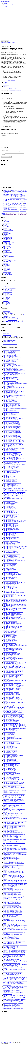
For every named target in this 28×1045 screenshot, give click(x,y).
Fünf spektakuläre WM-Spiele (10, 857)
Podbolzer (5, 255)
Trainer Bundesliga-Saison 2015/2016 (12, 960)
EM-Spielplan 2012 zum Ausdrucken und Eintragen (15, 821)
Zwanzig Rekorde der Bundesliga (11, 1004)
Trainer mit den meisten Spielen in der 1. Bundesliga (15, 961)
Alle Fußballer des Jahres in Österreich (12, 439)
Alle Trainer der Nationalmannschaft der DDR (13, 717)
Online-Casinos (6, 312)
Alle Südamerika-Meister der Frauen (11, 653)
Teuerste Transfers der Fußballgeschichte (12, 956)
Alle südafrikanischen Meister (10, 652)
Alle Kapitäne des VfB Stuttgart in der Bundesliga (14, 492)
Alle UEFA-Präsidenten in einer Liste (11, 743)
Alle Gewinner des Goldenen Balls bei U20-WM (14, 461)
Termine (5, 3)
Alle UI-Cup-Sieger (7, 745)
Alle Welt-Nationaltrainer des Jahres (11, 763)
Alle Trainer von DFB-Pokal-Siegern (11, 723)
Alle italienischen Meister (9, 480)
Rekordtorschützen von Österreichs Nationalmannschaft (11, 939)
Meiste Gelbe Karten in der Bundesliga (12, 902)
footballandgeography (8, 238)
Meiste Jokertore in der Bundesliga (11, 905)
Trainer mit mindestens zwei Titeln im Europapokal (15, 964)
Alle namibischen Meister (9, 543)
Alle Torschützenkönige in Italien (11, 692)
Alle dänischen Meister (8, 388)
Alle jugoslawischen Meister (9, 484)
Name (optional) (4, 147)
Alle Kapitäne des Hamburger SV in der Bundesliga (15, 490)
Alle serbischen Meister (8, 596)
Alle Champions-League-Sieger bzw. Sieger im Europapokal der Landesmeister (14, 374)
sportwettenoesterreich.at (14, 338)
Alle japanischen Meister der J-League (12, 483)
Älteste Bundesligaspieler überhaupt (11, 1005)
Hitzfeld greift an (13, 88)
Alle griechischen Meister (9, 468)
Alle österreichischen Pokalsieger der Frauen (13, 782)
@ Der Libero (6, 295)
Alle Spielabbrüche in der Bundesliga (11, 644)
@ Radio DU (6, 298)
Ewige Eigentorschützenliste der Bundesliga (13, 822)
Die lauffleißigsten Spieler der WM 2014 (12, 805)
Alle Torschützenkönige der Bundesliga (12, 666)
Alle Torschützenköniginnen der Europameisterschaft (10, 705)
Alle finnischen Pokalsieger (9, 414)
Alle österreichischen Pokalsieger (10, 781)
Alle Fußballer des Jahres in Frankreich (12, 432)
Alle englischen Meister (8, 396)
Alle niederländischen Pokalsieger (11, 547)
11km (4, 220)
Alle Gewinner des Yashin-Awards (11, 466)
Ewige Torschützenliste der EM (10, 837)
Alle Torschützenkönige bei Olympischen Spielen (14, 662)
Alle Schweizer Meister (8, 591)
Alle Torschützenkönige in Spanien (11, 697)
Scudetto (5, 257)
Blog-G (5, 228)
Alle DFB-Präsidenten (8, 386)
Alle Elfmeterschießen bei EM (10, 392)
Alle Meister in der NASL (9, 534)
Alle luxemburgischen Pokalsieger (11, 514)
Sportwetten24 (6, 333)
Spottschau (5, 263)
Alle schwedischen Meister (9, 588)
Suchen (2, 327)
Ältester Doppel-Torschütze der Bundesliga (13, 1008)
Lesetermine (23, 211)
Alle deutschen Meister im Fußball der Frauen (13, 379)
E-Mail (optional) (4, 150)
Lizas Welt (5, 251)
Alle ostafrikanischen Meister (10, 563)
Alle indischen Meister (8, 474)
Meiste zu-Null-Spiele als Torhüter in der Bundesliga (15, 925)
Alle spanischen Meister (8, 641)
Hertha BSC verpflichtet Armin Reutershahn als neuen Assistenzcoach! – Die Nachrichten (14, 202)
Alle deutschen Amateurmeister (10, 375)
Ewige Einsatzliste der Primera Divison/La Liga (14, 826)
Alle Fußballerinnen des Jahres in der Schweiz (13, 440)
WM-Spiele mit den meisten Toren (11, 976)
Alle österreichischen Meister (10, 778)
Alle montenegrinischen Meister (10, 541)
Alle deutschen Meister (8, 378)
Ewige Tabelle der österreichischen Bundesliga (14, 834)
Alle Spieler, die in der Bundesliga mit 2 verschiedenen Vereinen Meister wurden (12, 649)
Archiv (2, 280)
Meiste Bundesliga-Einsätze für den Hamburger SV (15, 883)
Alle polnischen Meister (8, 568)
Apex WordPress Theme (6, 1042)
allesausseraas (6, 223)
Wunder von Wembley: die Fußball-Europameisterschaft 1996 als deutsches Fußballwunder (12, 990)
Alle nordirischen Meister (9, 550)
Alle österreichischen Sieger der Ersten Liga (13, 783)
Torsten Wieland (7, 269)
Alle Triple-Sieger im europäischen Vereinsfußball (14, 728)
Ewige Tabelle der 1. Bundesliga (10, 830)
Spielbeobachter (7, 261)
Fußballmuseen (6, 241)
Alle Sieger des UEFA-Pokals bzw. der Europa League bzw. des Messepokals (14, 630)
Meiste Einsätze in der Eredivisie (10, 890)
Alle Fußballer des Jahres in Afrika (11, 421)
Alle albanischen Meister (9, 352)
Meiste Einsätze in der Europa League (12, 892)
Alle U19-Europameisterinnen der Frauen (12, 738)
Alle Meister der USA (8, 530)
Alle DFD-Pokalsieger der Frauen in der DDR (13, 387)
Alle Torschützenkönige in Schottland (12, 694)
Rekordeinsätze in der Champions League (12, 934)
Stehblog (5, 266)
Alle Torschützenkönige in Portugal (11, 693)
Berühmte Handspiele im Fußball (10, 792)
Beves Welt (6, 226)
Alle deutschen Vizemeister (9, 381)
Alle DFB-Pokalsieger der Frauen (11, 384)
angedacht (5, 224)
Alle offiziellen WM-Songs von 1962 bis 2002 (13, 557)
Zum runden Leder (7, 274)
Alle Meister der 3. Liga (8, 519)
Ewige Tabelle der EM (8, 831)
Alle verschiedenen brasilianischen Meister (13, 755)
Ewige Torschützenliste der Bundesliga (12, 836)
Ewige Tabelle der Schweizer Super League (13, 832)
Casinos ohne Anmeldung (9, 317)
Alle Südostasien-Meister (9, 655)
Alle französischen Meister (9, 415)
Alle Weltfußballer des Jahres (10, 764)
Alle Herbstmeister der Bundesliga (11, 472)
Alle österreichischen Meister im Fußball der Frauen (15, 779)
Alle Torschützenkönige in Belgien (11, 684)
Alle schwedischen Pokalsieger (10, 590)
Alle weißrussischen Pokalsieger (10, 761)
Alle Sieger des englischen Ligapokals (12, 623)
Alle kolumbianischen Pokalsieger (11, 502)
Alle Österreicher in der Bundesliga (11, 777)
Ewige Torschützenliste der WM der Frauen (13, 846)
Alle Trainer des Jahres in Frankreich (11, 720)
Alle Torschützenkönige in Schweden (11, 695)
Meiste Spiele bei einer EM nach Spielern (12, 914)
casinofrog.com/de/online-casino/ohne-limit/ (13, 321)
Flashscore (5, 235)
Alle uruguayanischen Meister (10, 751)
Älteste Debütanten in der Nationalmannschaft (13, 1007)
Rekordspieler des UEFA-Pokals (10, 937)
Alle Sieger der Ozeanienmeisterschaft (12, 617)
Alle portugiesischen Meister (9, 570)
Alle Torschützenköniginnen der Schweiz (12, 708)
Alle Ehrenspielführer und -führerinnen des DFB (14, 391)
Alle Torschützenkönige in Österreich (11, 698)
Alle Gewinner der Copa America (11, 453)
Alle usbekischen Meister (9, 752)
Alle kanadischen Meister (9, 486)
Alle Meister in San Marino (9, 535)
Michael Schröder (7, 252)
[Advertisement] (14, 23)
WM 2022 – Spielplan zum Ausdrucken (12, 973)
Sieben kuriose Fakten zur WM (10, 947)
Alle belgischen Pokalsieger (9, 361)
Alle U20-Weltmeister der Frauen (11, 741)
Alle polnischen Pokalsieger (9, 569)
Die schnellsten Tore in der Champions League (14, 809)
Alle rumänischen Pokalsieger (10, 577)
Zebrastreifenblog (7, 273)
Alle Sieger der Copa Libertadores (11, 610)
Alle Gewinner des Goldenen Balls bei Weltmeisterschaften (12, 463)
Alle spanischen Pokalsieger (9, 643)
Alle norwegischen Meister (9, 555)
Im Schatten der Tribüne (8, 242)
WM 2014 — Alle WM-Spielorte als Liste (12, 972)
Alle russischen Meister (8, 578)
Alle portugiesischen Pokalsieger (10, 572)
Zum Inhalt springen (5, 1)
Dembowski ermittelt (8, 230)
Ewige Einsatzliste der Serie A (10, 827)
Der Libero (5, 232)
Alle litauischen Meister (8, 510)
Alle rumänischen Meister (9, 575)
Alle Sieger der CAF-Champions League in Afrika (14, 604)
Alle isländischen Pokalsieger (10, 479)
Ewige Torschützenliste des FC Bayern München (14, 848)
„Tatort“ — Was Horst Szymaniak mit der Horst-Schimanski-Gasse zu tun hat (15, 192)
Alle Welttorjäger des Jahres (9, 772)
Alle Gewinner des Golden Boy (10, 459)
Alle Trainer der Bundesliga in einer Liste (14, 204)
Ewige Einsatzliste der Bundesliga (11, 823)
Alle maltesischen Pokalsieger (10, 516)
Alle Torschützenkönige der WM (10, 676)
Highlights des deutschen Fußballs (11, 859)
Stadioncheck (6, 264)
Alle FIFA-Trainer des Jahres (10, 406)
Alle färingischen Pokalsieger (10, 446)
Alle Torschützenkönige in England (11, 689)
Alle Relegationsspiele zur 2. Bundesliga (12, 573)
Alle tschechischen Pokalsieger (10, 730)
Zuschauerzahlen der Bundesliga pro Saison (13, 1003)
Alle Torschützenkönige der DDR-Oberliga (13, 671)
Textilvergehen (6, 268)
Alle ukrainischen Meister (9, 746)
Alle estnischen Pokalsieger (9, 400)
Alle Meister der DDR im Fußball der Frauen (13, 521)
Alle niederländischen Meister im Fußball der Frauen (15, 546)
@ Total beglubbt (7, 297)
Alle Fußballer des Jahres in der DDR (12, 426)
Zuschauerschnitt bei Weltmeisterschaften (12, 1001)
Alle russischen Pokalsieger (9, 579)
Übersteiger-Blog (7, 272)
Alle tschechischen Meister (9, 729)
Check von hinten (7, 229)
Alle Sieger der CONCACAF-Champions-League (14, 608)
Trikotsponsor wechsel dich (14, 90)
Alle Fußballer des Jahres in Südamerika (12, 437)
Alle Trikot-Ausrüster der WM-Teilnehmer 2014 (14, 725)
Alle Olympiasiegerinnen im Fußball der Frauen (14, 560)
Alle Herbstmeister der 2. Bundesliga (11, 471)
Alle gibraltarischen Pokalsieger (10, 467)
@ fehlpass (5, 301)
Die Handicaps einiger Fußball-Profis (11, 801)
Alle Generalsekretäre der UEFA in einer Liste (13, 448)
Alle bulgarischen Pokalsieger (10, 368)
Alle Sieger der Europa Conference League (13, 612)
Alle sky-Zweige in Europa (9, 632)
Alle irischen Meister (8, 475)
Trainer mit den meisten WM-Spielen (11, 963)
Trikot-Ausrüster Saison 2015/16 (10, 965)
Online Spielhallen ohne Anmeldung (11, 318)
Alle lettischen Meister (8, 506)
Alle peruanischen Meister (9, 565)
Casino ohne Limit (12, 320)
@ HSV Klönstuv (7, 289)
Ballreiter (5, 225)
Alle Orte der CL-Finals (8, 561)
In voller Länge (6, 243)
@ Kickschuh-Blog (7, 292)
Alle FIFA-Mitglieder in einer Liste (11, 404)
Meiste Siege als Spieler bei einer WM (12, 910)
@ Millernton (6, 302)
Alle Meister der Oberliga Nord (10, 525)
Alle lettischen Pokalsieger (9, 507)
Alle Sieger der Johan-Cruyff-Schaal (11, 613)
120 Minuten (6, 221)
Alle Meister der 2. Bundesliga (10, 517)
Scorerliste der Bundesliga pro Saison (11, 946)
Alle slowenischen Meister (9, 636)
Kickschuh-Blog (7, 247)
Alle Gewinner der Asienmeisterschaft (12, 452)
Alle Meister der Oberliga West (10, 528)
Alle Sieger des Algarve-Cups (10, 621)
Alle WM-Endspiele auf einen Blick (11, 773)
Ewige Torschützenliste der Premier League (13, 841)
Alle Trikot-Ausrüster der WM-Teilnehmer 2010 (14, 724)
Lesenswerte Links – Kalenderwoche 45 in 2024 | (14, 205)
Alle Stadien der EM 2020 (9, 650)
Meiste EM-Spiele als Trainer (10, 901)
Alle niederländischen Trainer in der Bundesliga (14, 548)
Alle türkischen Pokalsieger (9, 736)
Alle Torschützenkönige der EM (10, 672)
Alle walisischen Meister (9, 757)
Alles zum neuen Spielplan (9, 786)
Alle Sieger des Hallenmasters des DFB (12, 627)
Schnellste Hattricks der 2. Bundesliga (12, 942)
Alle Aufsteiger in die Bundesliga (11, 359)
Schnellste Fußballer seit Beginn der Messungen (14, 941)
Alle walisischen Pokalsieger (9, 759)
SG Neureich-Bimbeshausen (9, 260)
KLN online (6, 248)
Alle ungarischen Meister (9, 748)
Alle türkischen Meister (8, 734)
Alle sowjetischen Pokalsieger (10, 640)
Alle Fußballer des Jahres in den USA (12, 424)
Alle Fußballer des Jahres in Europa (11, 431)
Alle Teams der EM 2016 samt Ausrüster (12, 659)
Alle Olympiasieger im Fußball (10, 559)
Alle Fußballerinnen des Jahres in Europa (12, 443)
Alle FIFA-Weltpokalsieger (9, 410)
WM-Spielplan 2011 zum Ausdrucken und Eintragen (15, 979)
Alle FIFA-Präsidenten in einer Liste (11, 405)
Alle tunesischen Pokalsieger (9, 733)
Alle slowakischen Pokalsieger (10, 635)
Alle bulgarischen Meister (9, 366)
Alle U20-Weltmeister (8, 739)
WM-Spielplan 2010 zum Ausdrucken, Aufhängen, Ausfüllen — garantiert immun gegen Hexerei (15, 978)
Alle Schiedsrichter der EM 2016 (10, 581)
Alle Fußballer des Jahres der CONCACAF (13, 418)
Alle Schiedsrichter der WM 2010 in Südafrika (14, 582)
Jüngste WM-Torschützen (9, 867)
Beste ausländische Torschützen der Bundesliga (14, 794)
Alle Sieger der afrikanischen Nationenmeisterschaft (15, 600)
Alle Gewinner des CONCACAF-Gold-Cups (13, 458)
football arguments (7, 237)
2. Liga (5, 82)
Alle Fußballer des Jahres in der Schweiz (12, 427)
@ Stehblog (6, 299)
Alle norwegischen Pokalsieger (10, 556)
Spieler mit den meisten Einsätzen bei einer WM (14, 951)
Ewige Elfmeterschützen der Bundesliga (12, 828)
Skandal (5, 86)
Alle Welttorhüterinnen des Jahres (11, 770)
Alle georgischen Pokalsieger (10, 450)
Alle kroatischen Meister (9, 503)
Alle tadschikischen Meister (9, 657)
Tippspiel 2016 (6, 957)
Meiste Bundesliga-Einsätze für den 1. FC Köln (14, 881)
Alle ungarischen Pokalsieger (10, 750)
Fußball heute (6, 311)
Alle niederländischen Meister (10, 545)
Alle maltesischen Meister (9, 515)
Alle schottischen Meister (9, 586)
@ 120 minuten (6, 303)
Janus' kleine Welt (7, 244)
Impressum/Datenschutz (8, 5)
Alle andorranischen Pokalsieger (10, 356)
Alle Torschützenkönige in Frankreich (12, 690)
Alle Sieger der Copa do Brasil (10, 609)
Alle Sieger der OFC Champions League (12, 615)
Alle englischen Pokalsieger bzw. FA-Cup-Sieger (14, 397)
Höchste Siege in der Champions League (12, 861)
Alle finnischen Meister (8, 413)
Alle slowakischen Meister (9, 634)
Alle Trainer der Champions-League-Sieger (13, 716)
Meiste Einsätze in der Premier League (12, 894)
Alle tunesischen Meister (9, 732)
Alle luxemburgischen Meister (10, 512)
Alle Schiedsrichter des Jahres (10, 585)
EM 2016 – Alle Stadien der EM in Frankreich (13, 816)
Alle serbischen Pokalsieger (9, 597)
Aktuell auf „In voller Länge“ (16, 214)
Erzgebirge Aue (7, 83)
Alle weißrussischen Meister (9, 760)
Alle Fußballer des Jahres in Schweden (12, 436)
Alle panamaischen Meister (9, 564)
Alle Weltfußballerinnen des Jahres (11, 765)
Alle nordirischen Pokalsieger (10, 551)
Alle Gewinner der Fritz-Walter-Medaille (12, 454)
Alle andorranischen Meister (9, 355)
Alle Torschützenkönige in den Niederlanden (13, 685)
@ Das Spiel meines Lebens (9, 288)
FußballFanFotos (7, 239)
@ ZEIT (5, 304)
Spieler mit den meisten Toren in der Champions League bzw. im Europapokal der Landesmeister (14, 954)
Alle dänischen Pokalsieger (9, 390)
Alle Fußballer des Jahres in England (11, 430)
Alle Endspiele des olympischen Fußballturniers (14, 395)
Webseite (3, 154)
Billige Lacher (11, 80)
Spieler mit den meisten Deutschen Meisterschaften (14, 950)
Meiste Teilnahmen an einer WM (10, 915)
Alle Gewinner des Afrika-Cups (10, 457)
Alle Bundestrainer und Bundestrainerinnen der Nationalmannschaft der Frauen (14, 371)
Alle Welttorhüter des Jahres (9, 769)
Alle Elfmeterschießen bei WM (10, 394)
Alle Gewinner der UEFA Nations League (13, 455)
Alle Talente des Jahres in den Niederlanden (13, 658)
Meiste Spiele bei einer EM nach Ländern (12, 912)
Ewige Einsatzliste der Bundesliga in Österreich (14, 825)
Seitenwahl (5, 259)
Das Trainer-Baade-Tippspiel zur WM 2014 (13, 797)
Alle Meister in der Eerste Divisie (11, 533)
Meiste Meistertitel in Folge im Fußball (12, 906)
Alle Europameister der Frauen (10, 401)
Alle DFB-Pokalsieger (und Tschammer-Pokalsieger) (15, 383)
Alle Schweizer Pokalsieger (9, 594)
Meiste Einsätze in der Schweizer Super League (14, 896)
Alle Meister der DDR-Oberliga (10, 523)
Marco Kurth (6, 85)
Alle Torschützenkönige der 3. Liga (11, 665)
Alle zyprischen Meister (8, 774)
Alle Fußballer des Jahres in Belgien (11, 423)
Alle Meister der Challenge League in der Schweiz (14, 520)
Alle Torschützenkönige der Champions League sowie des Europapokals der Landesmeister (14, 668)
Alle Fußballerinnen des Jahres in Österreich (13, 444)
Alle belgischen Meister (8, 360)
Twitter (5, 6)
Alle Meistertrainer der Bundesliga (11, 537)
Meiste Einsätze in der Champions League (13, 889)
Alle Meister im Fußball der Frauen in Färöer (13, 532)
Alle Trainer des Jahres (8, 719)
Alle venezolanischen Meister (10, 754)
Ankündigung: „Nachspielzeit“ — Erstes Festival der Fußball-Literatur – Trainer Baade (15, 210)
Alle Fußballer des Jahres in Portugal (11, 435)
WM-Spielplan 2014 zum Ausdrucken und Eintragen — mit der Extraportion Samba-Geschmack (15, 981)
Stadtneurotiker (6, 265)
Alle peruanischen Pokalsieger (10, 566)
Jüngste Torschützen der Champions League (13, 865)
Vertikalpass (6, 270)
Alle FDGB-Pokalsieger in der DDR (11, 403)
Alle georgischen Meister (9, 449)
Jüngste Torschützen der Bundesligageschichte (13, 863)
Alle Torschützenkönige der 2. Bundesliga (13, 663)
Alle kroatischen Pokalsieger (9, 505)
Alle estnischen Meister (8, 399)
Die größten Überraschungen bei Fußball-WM (13, 800)
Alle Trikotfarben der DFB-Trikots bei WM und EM (15, 726)
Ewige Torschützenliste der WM (10, 845)
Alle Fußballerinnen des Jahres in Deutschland (13, 441)
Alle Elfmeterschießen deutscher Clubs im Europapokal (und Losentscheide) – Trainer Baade (14, 195)
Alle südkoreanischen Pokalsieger (11, 654)
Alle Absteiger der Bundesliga (10, 351)
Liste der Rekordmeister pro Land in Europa (13, 871)
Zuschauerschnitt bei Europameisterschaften (13, 1000)
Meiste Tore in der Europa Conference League (13, 920)
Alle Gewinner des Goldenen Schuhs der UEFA (14, 465)
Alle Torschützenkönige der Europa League (13, 674)
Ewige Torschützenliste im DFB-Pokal (12, 853)
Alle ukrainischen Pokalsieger (10, 747)
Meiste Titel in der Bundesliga (10, 916)
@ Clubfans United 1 (8, 290)
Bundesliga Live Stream (8, 313)
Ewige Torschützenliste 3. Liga (10, 835)
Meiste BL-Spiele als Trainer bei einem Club (13, 876)
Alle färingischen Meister (9, 445)
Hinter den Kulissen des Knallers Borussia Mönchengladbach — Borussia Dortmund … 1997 (15, 199)
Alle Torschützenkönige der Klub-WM (12, 675)
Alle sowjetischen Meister (9, 639)
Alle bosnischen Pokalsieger (9, 364)
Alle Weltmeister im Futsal (9, 768)
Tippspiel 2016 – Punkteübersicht (11, 959)
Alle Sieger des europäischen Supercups (12, 626)
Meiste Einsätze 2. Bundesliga (10, 885)
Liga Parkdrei (6, 250)
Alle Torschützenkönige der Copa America (13, 670)
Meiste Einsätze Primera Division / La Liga (13, 899)
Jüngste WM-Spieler (8, 866)
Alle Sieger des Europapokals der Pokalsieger (13, 625)
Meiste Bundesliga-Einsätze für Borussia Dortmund (15, 880)
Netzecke (5, 254)
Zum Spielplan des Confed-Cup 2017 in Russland (14, 999)
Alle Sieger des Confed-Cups (10, 622)
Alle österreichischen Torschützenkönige (12, 785)
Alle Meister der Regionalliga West (11, 529)
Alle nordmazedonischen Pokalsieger (11, 554)
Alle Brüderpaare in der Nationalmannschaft (13, 365)
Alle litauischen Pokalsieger (9, 511)
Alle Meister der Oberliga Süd (10, 526)
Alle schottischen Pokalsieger (10, 587)
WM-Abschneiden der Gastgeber (10, 974)
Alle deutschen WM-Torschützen (10, 382)
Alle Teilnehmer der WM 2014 (10, 661)
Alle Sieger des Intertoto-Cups (10, 628)
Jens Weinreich (6, 246)
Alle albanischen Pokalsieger (10, 354)
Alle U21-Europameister (9, 742)
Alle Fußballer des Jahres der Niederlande (12, 419)
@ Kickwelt (6, 293)
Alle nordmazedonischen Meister (10, 552)
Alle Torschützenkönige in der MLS (11, 686)
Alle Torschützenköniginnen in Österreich (12, 712)
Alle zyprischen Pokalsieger (9, 776)
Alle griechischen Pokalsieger (10, 470)
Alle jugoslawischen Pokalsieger (10, 485)
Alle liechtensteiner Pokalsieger (10, 508)
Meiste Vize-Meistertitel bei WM (10, 924)
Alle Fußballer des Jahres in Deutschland (12, 428)
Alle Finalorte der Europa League (11, 412)
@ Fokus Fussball (7, 294)
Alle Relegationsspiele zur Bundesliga (12, 574)
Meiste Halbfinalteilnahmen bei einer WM (12, 903)
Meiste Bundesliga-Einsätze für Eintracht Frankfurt (14, 884)
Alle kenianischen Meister (9, 501)
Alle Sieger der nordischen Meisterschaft (12, 614)
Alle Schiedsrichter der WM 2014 (11, 583)
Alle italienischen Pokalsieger (10, 481)
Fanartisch (5, 234)
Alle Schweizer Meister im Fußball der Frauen (13, 592)
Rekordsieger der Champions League (11, 936)
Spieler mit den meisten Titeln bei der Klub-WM (14, 952)
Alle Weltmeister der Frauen (9, 766)
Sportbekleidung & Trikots (9, 340)
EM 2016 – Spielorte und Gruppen (11, 817)
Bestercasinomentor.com (9, 342)
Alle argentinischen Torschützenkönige (12, 357)
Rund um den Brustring (8, 256)
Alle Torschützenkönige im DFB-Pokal (12, 683)
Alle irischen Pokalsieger (9, 476)
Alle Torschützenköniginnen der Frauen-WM (13, 707)
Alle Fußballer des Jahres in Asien (11, 422)
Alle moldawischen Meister (9, 538)
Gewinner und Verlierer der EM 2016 (11, 858)
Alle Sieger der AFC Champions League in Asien (14, 599)
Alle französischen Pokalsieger (10, 417)
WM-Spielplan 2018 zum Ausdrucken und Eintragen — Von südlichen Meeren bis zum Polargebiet (15, 987)
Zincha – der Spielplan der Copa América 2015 (14, 997)
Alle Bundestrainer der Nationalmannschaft (13, 369)
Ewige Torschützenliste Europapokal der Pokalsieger (15, 852)
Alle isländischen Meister (9, 477)
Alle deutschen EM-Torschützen (10, 377)
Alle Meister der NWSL (8, 524)
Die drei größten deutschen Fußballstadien (13, 799)
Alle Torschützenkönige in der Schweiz (12, 688)
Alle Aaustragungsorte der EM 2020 (11, 350)
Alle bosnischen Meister (8, 363)
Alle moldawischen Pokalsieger (10, 539)
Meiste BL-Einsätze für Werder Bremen (12, 875)
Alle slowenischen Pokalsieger (10, 637)
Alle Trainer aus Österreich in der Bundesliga (13, 714)
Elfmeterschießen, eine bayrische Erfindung (15, 196)
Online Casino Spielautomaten (10, 344)
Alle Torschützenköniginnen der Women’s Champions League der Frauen (13, 710)
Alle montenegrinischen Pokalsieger (11, 542)
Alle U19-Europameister (9, 737)
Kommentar (3, 135)
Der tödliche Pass (7, 233)
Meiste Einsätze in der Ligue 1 (10, 893)
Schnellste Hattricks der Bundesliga (11, 943)
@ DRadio (5, 286)
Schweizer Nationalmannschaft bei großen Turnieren (15, 945)
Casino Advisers (7, 335)
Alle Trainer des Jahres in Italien (10, 721)
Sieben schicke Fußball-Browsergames (12, 948)
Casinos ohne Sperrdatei (11, 336)
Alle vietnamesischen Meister (10, 756)
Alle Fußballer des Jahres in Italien (11, 434)
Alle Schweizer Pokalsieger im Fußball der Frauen (14, 595)
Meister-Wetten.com (8, 341)
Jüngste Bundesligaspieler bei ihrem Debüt (13, 862)
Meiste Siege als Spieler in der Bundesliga (12, 911)
